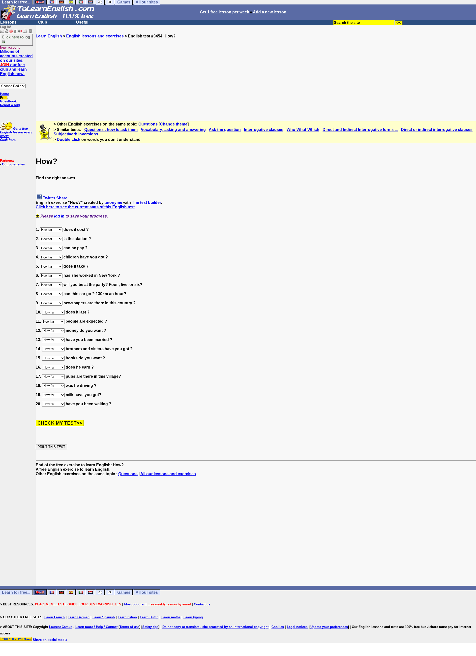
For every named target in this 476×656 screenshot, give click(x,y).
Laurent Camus (60, 627)
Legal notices (297, 627)
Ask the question (225, 129)
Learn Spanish (103, 617)
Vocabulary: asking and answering (173, 129)
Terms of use (129, 627)
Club (42, 22)
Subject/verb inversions (76, 134)
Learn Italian (127, 617)
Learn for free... (16, 592)
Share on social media (50, 640)
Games (123, 592)
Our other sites (13, 164)
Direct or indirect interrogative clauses (437, 129)
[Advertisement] (256, 73)
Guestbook (8, 101)
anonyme (113, 202)
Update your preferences (329, 627)
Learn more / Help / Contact (96, 627)
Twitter (49, 198)
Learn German (78, 617)
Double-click (68, 139)
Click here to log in (16, 39)
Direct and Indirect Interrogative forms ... (360, 129)
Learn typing (193, 617)
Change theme (173, 124)
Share (61, 198)
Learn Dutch (149, 617)
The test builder (146, 202)
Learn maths (170, 617)
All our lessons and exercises (168, 474)
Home (4, 94)
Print (3, 97)
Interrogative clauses (263, 129)
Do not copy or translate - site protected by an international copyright (215, 627)
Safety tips (150, 627)
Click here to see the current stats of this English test (85, 207)
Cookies (277, 627)
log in (59, 216)
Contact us (202, 604)
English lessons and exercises (95, 36)
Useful (82, 22)
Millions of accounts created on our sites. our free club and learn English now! (16, 62)
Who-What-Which (303, 129)
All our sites (147, 592)
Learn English (49, 36)
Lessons (8, 22)
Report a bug (10, 105)
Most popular (134, 604)
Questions (148, 124)
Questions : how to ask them (111, 129)
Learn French (54, 617)
